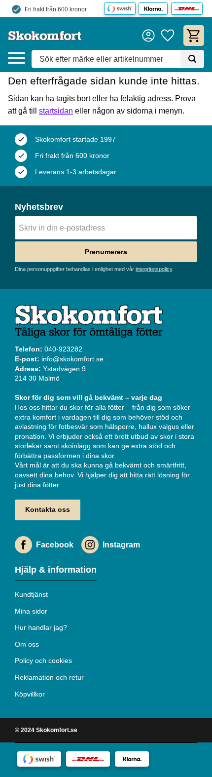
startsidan (56, 111)
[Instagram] (90, 544)
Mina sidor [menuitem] (31, 611)
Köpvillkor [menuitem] (30, 694)
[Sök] (192, 59)
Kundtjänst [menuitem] (31, 594)
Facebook (54, 545)
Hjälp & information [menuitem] (56, 570)
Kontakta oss (47, 509)
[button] (16, 58)
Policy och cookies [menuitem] (43, 660)
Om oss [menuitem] (27, 644)
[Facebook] (23, 544)
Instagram (121, 545)
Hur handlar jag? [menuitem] (41, 627)
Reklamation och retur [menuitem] (49, 677)
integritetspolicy (154, 269)
